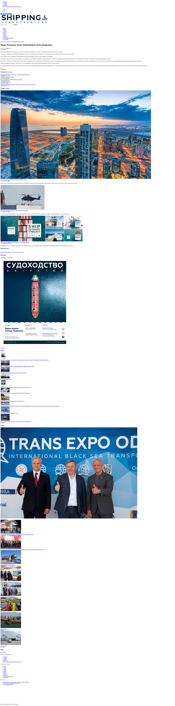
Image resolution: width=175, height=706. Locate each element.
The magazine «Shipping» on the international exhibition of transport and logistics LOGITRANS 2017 (23, 549)
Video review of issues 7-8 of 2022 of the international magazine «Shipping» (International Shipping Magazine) (25, 360)
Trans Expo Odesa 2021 (6, 379)
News (4, 29)
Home (4, 28)
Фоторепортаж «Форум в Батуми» (9, 612)
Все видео (3, 422)
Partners (5, 4)
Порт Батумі (3, 628)
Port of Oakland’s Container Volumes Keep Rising (11, 79)
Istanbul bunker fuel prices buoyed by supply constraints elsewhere (15, 74)
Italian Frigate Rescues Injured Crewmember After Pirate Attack (14, 210)
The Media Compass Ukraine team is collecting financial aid (14, 372)
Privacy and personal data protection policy (12, 6)
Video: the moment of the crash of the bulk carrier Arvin (13, 401)
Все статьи (21, 41)
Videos (4, 34)
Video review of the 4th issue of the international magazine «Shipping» (16, 387)
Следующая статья (14, 41)
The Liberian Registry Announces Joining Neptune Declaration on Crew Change (18, 84)
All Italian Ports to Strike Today (7, 77)
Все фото (3, 647)
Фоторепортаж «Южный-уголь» (8, 596)
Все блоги (3, 652)
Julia (9, 211)
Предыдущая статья (5, 41)
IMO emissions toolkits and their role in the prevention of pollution (15, 242)
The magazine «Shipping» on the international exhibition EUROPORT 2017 (17, 534)
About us (5, 1)
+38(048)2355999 (9, 684)
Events (4, 35)
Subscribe (5, 5)
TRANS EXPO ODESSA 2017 (7, 564)
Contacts (5, 2)
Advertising (5, 39)
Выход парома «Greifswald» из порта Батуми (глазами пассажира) (16, 421)
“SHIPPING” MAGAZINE (7, 257)
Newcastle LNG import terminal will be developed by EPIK (14, 179)
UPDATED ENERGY (6, 82)
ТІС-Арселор (4, 645)
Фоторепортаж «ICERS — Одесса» (9, 581)
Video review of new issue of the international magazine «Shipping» (15, 393)
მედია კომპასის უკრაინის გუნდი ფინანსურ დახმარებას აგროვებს (17, 366)
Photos (4, 33)
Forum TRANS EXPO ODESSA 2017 (9, 413)
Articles (5, 30)
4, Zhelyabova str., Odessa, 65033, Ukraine (18, 682)
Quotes (4, 31)
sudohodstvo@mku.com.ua (14, 683)
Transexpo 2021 (4, 519)
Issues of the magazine (8, 38)
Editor (8, 48)
